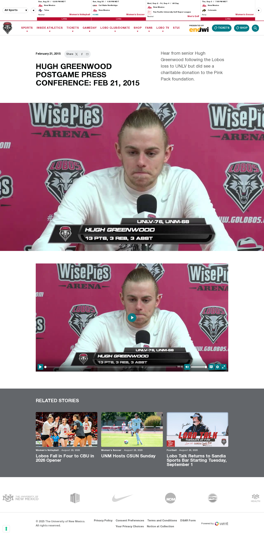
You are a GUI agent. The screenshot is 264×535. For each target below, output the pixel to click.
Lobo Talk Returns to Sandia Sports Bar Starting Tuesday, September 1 (197, 460)
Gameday (90, 28)
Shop (138, 28)
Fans (149, 28)
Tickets (72, 28)
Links (64, 19)
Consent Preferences (130, 520)
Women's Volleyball (47, 450)
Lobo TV (162, 28)
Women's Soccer (111, 450)
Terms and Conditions (162, 520)
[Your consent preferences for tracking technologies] (6, 528)
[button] (33, 10)
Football (172, 450)
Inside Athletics (50, 28)
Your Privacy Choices (130, 526)
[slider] (110, 367)
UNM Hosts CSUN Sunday (128, 456)
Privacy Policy (103, 520)
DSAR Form (188, 520)
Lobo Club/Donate (115, 28)
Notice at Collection (160, 526)
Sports (27, 28)
